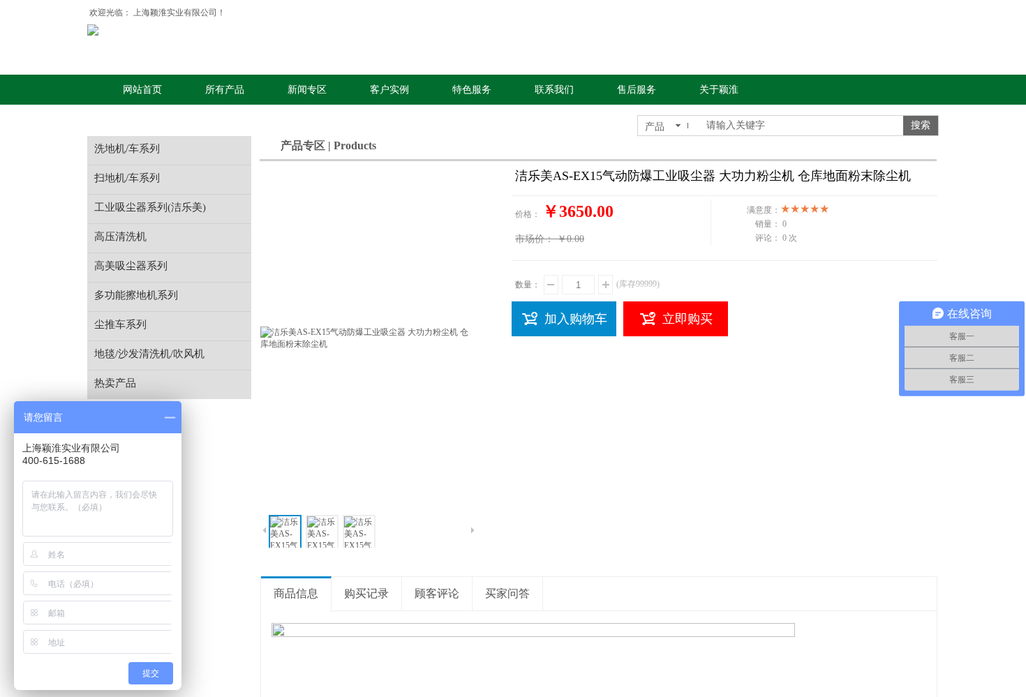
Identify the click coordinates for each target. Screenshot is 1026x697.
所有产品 (224, 89)
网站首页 (142, 89)
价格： (527, 214)
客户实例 (389, 89)
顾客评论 (437, 593)
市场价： (534, 239)
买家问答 (507, 593)
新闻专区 (307, 89)
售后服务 (636, 89)
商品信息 (296, 593)
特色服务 (471, 89)
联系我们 (554, 89)
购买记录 (366, 593)
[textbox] (800, 126)
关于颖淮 (718, 89)
